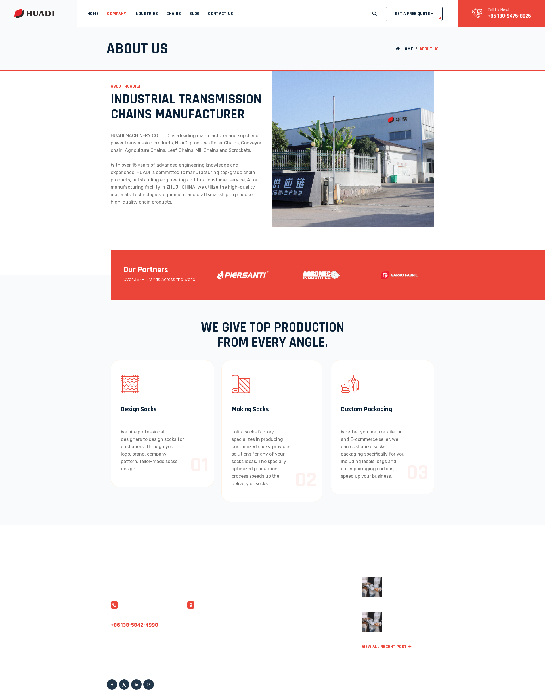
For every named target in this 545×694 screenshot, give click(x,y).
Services (307, 612)
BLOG (194, 14)
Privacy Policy (313, 634)
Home (92, 14)
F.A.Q (303, 591)
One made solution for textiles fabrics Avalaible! (410, 626)
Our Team (308, 623)
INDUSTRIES (146, 14)
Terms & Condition (370, 682)
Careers (306, 655)
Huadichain (205, 682)
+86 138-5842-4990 (134, 625)
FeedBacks (310, 644)
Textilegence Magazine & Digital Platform (412, 591)
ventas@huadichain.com (137, 617)
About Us (308, 601)
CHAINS (173, 14)
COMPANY (116, 14)
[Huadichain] (34, 13)
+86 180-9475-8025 (509, 16)
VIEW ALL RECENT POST (384, 647)
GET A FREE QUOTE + (414, 14)
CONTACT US (220, 14)
